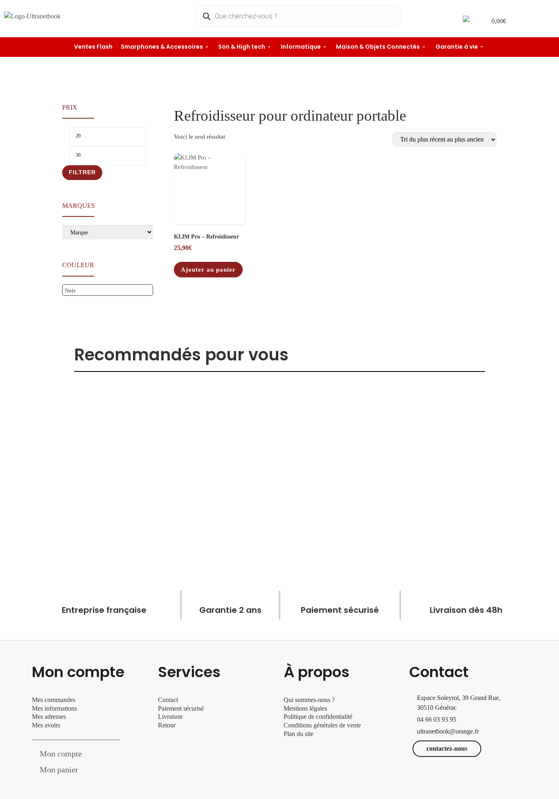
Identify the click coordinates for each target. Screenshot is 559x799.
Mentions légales (305, 708)
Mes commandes (53, 699)
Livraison (171, 716)
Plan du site (298, 733)
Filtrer (82, 172)
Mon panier (59, 769)
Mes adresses (49, 716)
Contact (168, 699)
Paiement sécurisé (181, 708)
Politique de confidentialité (318, 716)
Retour (167, 725)
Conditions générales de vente (322, 725)
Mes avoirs (46, 725)
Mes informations (54, 708)
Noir (70, 290)
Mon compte (61, 753)
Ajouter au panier (208, 269)
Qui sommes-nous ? (309, 699)
